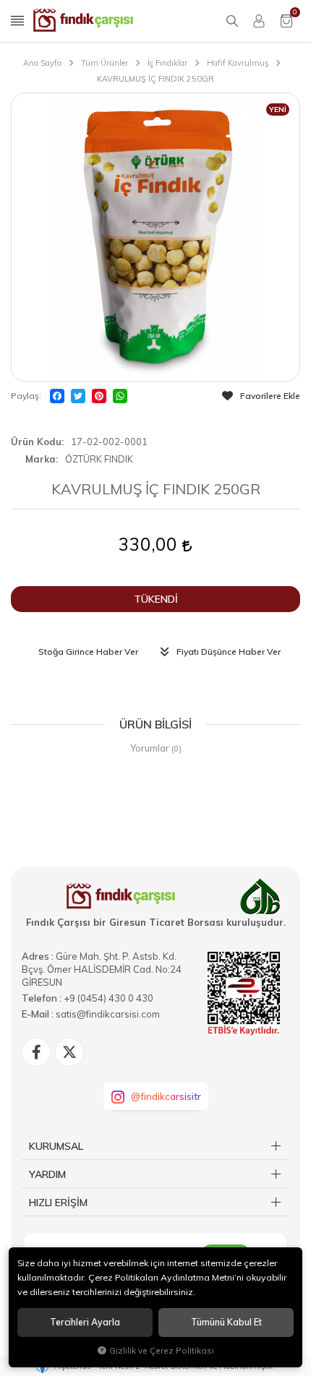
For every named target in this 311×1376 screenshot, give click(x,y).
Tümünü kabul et (226, 1322)
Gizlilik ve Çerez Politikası (161, 1350)
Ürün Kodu (36, 441)
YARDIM (47, 1174)
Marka (40, 459)
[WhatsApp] (120, 396)
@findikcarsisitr (166, 1096)
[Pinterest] (99, 396)
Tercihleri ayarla (85, 1322)
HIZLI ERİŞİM (58, 1202)
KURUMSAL (56, 1146)
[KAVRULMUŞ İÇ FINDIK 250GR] (155, 237)
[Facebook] (57, 396)
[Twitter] (78, 396)
